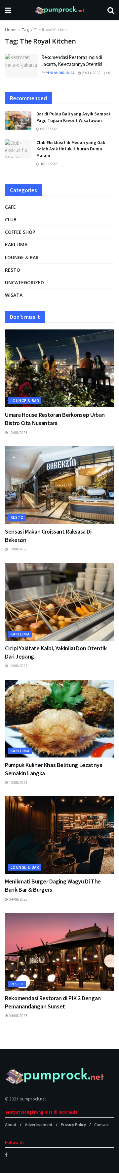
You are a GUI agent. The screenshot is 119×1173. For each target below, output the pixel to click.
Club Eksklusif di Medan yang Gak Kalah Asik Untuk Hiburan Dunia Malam (70, 148)
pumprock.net (33, 1099)
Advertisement (39, 1124)
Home (11, 30)
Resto (12, 270)
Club (11, 219)
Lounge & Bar (22, 257)
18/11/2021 (49, 164)
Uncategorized (24, 282)
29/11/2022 (90, 73)
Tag (25, 30)
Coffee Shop (20, 232)
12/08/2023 (17, 432)
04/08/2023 (17, 899)
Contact (101, 1124)
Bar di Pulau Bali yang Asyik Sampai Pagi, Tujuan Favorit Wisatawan (73, 117)
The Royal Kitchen (50, 30)
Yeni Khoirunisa (60, 73)
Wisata (13, 295)
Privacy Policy (73, 1124)
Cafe (10, 207)
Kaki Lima (16, 244)
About (11, 1124)
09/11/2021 (49, 129)
